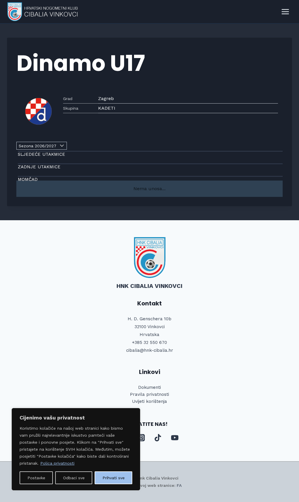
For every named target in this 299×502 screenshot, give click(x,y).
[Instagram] (141, 438)
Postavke (36, 477)
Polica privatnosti (57, 463)
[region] (76, 449)
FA (179, 485)
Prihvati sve (113, 477)
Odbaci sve (74, 477)
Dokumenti (149, 387)
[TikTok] (158, 438)
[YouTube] (174, 438)
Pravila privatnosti (149, 394)
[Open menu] (285, 12)
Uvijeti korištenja (149, 401)
